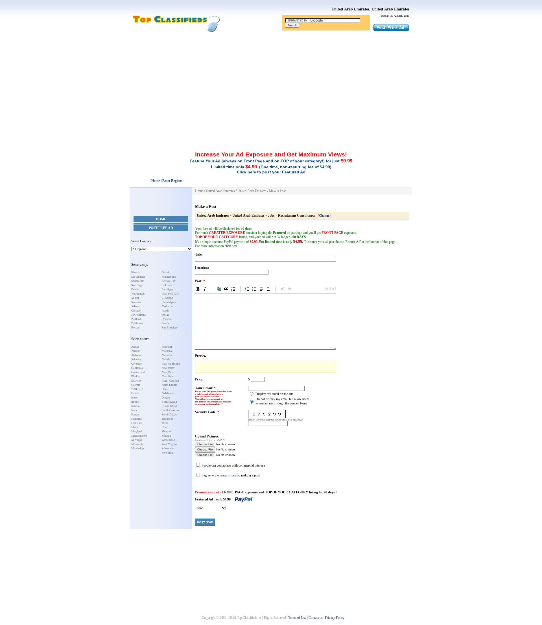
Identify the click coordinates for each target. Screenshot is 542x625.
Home (161, 219)
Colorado (136, 363)
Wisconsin (168, 448)
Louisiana (136, 422)
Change (324, 215)
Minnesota (137, 444)
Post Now (205, 522)
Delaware (136, 380)
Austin (165, 310)
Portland (136, 319)
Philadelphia (169, 302)
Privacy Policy (334, 618)
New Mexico (169, 372)
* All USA (137, 389)
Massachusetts (139, 435)
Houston (166, 319)
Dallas (165, 314)
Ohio (164, 389)
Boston (135, 327)
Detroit (166, 272)
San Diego (137, 285)
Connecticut (138, 372)
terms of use (228, 475)
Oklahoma (167, 393)
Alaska (135, 346)
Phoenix (136, 272)
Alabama (136, 355)
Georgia (135, 384)
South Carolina (170, 410)
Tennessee (167, 418)
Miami (135, 297)
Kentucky (136, 418)
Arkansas (136, 359)
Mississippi (138, 448)
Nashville (167, 306)
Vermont (166, 431)
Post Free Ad (161, 228)
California (137, 367)
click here (231, 246)
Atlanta (135, 306)
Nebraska (167, 355)
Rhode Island (169, 406)
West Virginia (169, 444)
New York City (170, 293)
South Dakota (169, 414)
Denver (135, 289)
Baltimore (137, 323)
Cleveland (167, 297)
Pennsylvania (169, 401)
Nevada (166, 359)
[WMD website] (329, 289)
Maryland (136, 431)
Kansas (135, 414)
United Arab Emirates (220, 191)
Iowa (134, 410)
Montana (167, 350)
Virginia (166, 435)
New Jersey (168, 367)
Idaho (134, 397)
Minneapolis (169, 276)
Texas (165, 422)
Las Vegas (167, 289)
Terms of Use (297, 618)
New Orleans (138, 314)
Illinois (135, 401)
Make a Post (277, 191)
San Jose (136, 302)
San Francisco (170, 327)
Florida (135, 376)
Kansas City (169, 280)
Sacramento (137, 280)
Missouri (167, 346)
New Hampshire (171, 363)
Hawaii (135, 393)
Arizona (135, 350)
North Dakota (169, 384)
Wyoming (167, 452)
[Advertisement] (271, 74)
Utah (164, 427)
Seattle (165, 323)
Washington (138, 293)
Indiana (135, 406)
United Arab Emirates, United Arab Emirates (370, 9)
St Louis (167, 285)
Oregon (166, 397)
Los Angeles (138, 276)
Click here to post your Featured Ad (271, 172)
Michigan (136, 439)
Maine (134, 427)
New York (167, 376)
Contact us (316, 618)
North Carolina (170, 380)
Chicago (136, 310)
